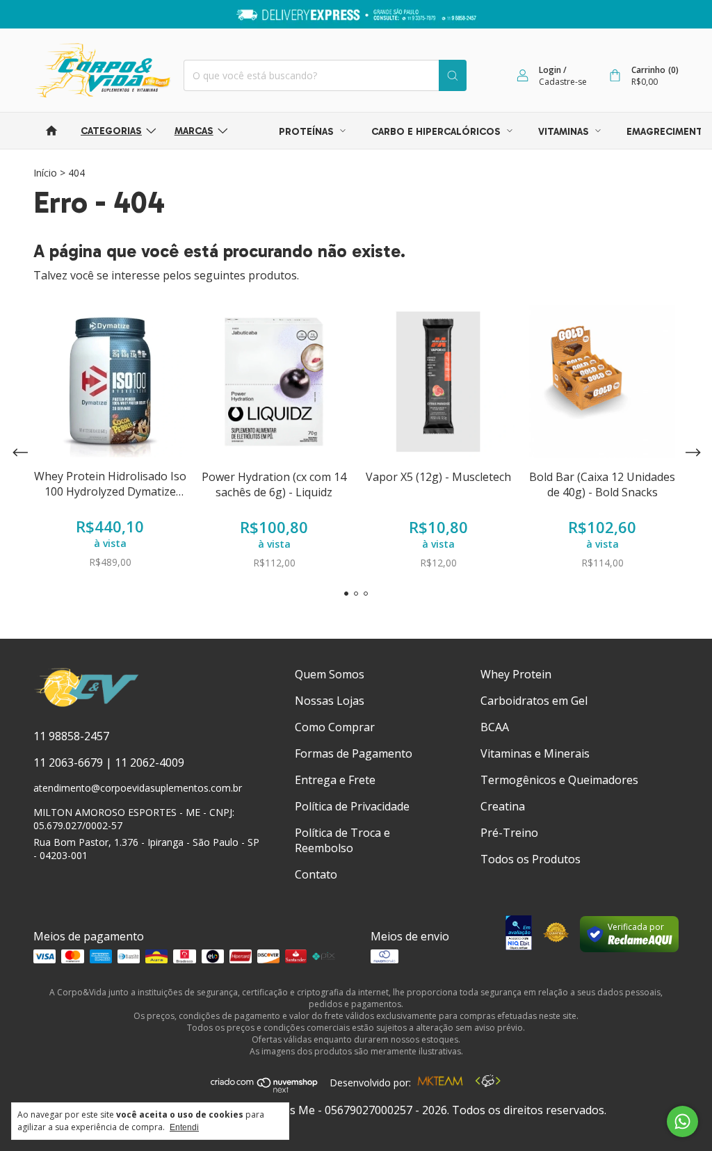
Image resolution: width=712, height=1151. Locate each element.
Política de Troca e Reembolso (342, 840)
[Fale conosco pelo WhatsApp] (682, 1121)
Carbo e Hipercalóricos (437, 132)
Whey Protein (515, 674)
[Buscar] (453, 75)
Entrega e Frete (335, 779)
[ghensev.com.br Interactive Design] (488, 1082)
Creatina (502, 806)
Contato (316, 874)
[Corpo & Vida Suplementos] (86, 704)
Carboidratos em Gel (534, 700)
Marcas (194, 131)
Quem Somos (329, 674)
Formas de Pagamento (353, 753)
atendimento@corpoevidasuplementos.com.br (137, 787)
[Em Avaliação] (518, 934)
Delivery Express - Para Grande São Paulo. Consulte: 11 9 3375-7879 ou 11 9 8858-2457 (356, 14)
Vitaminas (565, 132)
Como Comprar (335, 727)
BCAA (494, 727)
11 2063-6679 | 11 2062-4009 (108, 762)
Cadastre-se (563, 82)
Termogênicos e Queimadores (559, 779)
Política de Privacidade (352, 806)
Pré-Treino (509, 832)
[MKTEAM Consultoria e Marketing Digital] (440, 1082)
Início (45, 172)
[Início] (51, 131)
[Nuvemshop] (264, 1089)
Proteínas (308, 132)
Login (550, 70)
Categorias (111, 131)
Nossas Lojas (329, 700)
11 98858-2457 (71, 736)
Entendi (184, 1127)
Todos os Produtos (530, 859)
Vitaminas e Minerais (535, 753)
